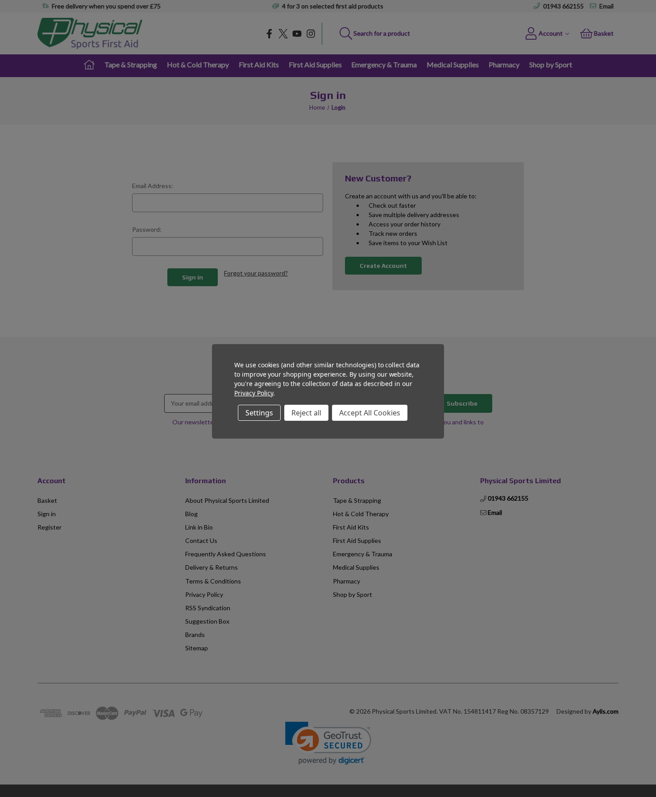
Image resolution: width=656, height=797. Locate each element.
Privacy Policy (253, 393)
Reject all (306, 413)
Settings (259, 413)
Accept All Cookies (369, 413)
